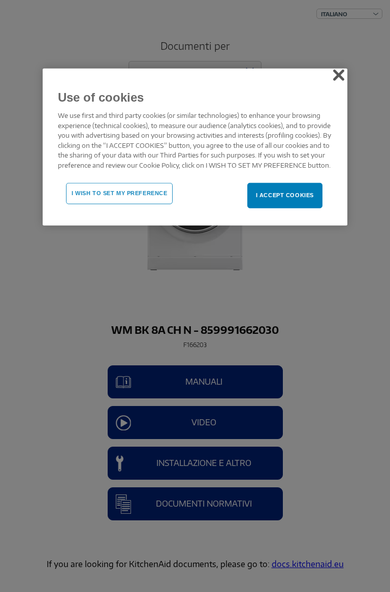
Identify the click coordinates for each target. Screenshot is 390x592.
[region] (195, 147)
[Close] (338, 75)
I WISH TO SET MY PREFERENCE (119, 193)
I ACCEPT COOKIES (285, 195)
